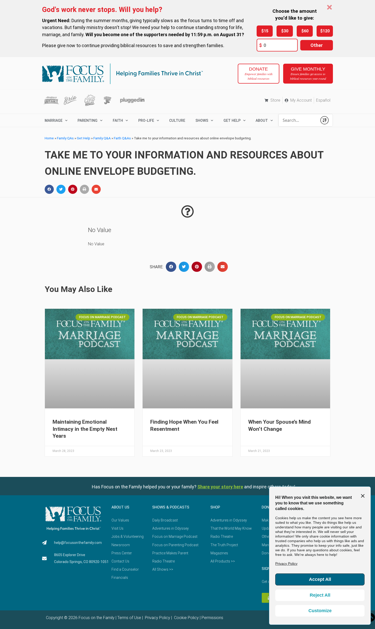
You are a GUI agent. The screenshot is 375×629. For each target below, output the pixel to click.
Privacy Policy (157, 617)
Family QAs (65, 138)
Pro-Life (146, 120)
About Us (120, 507)
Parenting (87, 120)
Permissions (212, 617)
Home (49, 138)
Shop (215, 507)
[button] (49, 189)
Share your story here (220, 486)
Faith (118, 120)
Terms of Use (129, 617)
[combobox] (298, 120)
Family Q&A (102, 138)
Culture (177, 120)
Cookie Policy (186, 617)
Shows (201, 120)
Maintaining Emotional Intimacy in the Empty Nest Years (85, 429)
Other (316, 45)
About (262, 120)
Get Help (83, 138)
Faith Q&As (122, 138)
